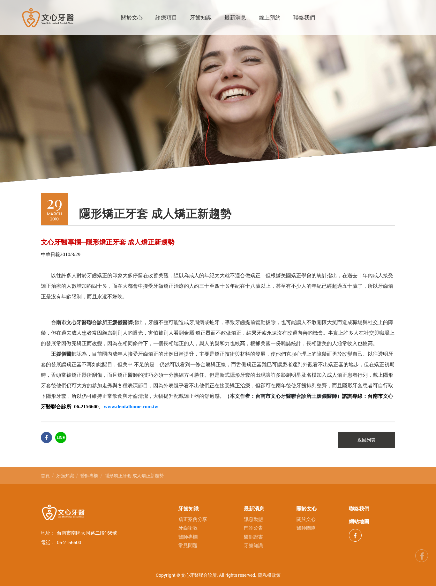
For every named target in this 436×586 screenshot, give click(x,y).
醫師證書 (253, 537)
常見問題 (188, 545)
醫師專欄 (89, 475)
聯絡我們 (304, 17)
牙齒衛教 (188, 528)
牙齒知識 (201, 17)
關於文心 (132, 17)
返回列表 (366, 440)
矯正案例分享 (192, 519)
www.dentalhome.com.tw (131, 406)
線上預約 (270, 17)
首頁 (45, 475)
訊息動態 (253, 519)
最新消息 (235, 17)
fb (422, 555)
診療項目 (166, 17)
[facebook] (355, 535)
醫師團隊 (306, 528)
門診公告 (253, 528)
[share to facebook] (46, 437)
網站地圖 (359, 521)
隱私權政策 (269, 575)
